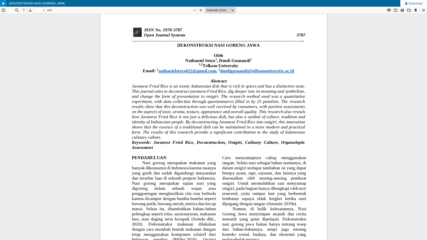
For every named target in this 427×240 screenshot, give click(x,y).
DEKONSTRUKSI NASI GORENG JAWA (37, 3)
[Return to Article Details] (3, 3)
